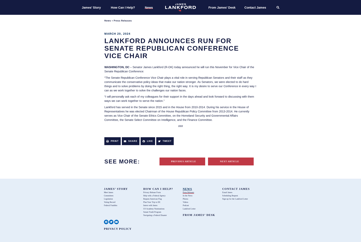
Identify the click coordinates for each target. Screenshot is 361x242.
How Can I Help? (158, 188)
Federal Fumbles (110, 205)
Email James (227, 192)
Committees (108, 195)
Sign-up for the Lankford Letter (235, 199)
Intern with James (150, 205)
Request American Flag (152, 199)
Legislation (108, 199)
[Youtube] (116, 222)
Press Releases (123, 20)
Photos (185, 199)
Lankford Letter (189, 209)
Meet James (108, 192)
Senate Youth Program (152, 212)
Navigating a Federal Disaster (155, 215)
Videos (185, 202)
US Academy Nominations (153, 209)
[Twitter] (111, 222)
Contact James (236, 188)
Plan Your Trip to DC (151, 202)
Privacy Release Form (152, 192)
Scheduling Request (230, 195)
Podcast (186, 205)
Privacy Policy (118, 228)
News (107, 20)
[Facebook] (106, 222)
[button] (112, 141)
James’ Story (116, 188)
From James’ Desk (199, 214)
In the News (187, 195)
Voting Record (109, 202)
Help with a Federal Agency (154, 195)
